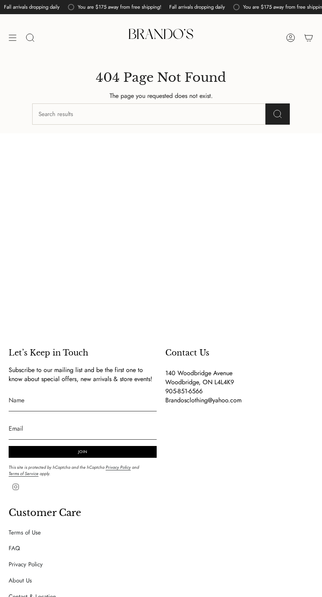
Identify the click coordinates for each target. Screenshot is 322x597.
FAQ (14, 548)
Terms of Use (25, 532)
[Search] (277, 114)
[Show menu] (12, 38)
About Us (20, 580)
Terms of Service (23, 473)
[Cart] (309, 38)
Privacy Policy (118, 467)
